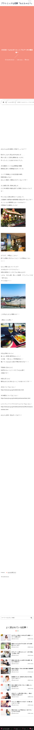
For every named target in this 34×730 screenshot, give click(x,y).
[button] (29, 2)
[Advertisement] (17, 126)
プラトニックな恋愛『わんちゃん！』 (17, 3)
